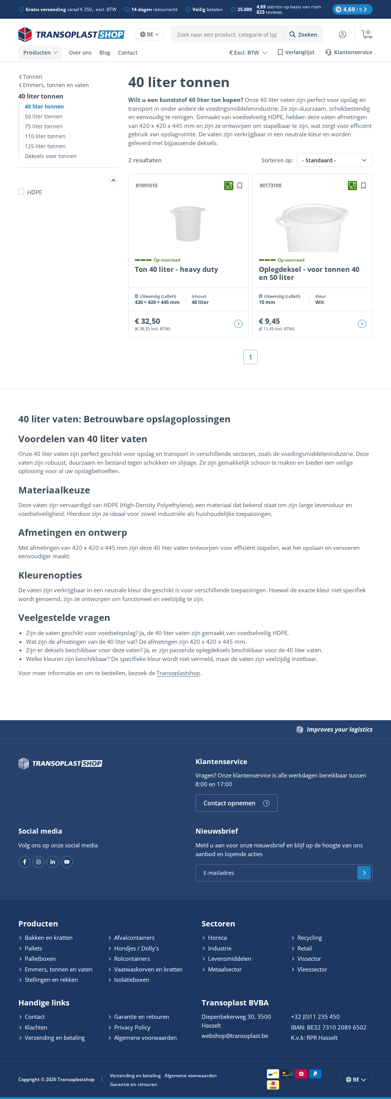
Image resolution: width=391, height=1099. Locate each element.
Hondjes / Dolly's (136, 948)
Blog (104, 52)
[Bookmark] (239, 185)
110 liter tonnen (45, 136)
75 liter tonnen (44, 126)
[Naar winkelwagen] (363, 34)
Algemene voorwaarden (145, 1037)
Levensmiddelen (229, 958)
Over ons (80, 52)
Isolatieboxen (131, 979)
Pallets (32, 948)
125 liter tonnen (45, 146)
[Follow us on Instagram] (38, 862)
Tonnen (32, 76)
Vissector (308, 958)
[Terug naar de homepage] (71, 34)
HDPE (34, 192)
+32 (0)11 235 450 (315, 1016)
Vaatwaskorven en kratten (148, 969)
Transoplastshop (178, 673)
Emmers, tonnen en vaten (56, 85)
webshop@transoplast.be (235, 1035)
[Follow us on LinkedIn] (53, 862)
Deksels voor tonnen (51, 156)
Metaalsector (224, 969)
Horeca (217, 937)
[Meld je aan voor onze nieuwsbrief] (364, 872)
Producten (37, 52)
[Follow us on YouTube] (67, 862)
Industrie (219, 948)
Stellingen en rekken (50, 979)
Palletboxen (39, 958)
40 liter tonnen (44, 106)
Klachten (35, 1027)
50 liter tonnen (44, 116)
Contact (127, 52)
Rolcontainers (131, 958)
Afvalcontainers (134, 937)
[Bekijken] (238, 324)
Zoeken (307, 34)
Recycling (309, 937)
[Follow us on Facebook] (24, 862)
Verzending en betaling (54, 1037)
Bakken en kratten (48, 937)
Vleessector (311, 969)
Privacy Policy (131, 1027)
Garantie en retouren (141, 1016)
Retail (304, 948)
